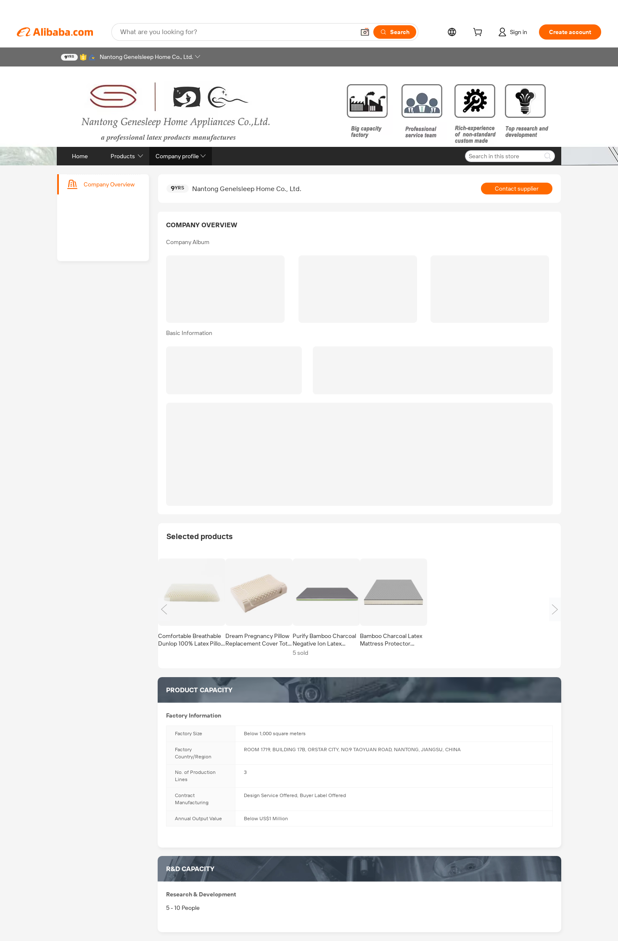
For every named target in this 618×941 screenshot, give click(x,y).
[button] (365, 32)
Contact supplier (517, 188)
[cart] (479, 33)
